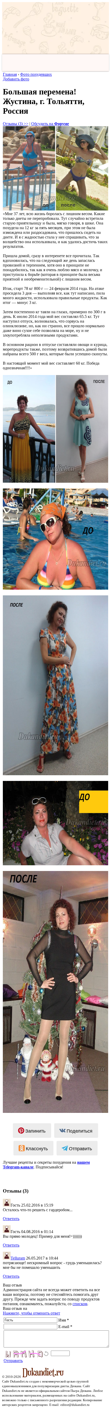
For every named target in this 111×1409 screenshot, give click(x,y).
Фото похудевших (36, 74)
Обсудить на (50, 123)
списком (80, 1304)
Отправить (13, 1360)
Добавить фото (16, 79)
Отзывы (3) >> (15, 123)
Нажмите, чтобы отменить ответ (31, 1313)
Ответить (11, 1218)
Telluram (18, 1258)
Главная (10, 74)
